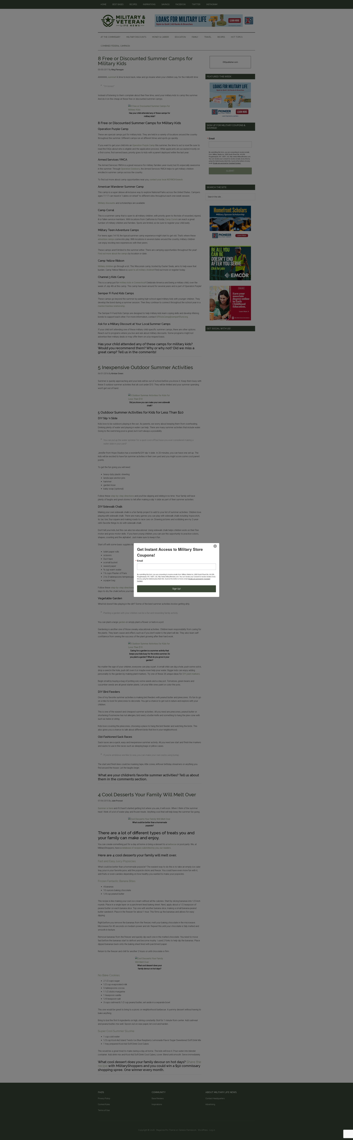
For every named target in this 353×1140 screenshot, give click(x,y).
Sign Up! (176, 588)
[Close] (215, 546)
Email (140, 561)
